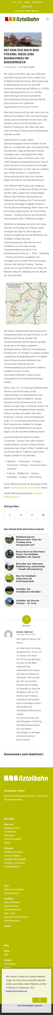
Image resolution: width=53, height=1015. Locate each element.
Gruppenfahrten (11, 893)
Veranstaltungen (12, 920)
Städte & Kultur (11, 906)
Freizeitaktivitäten (12, 909)
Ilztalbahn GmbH (12, 828)
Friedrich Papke (28, 67)
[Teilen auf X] (20, 515)
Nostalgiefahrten (12, 866)
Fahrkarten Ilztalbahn (14, 889)
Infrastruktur (10, 964)
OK (39, 1000)
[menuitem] (14, 2)
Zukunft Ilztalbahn (12, 839)
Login (26, 2)
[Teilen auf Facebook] (9, 515)
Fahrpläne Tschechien (14, 863)
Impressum (37, 2)
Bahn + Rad (9, 913)
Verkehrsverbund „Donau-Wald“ (25, 487)
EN (20, 2)
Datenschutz (27, 7)
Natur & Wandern (12, 902)
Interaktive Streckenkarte (16, 917)
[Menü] (47, 19)
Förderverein (10, 831)
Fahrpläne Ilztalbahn (13, 852)
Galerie (7, 842)
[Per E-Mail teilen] (43, 515)
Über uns (8, 824)
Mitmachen (9, 835)
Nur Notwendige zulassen (30, 1005)
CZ (14, 2)
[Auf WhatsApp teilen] (32, 515)
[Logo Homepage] (22, 19)
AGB (6, 954)
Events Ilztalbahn (12, 855)
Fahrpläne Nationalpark (15, 859)
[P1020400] (23, 39)
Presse (7, 967)
